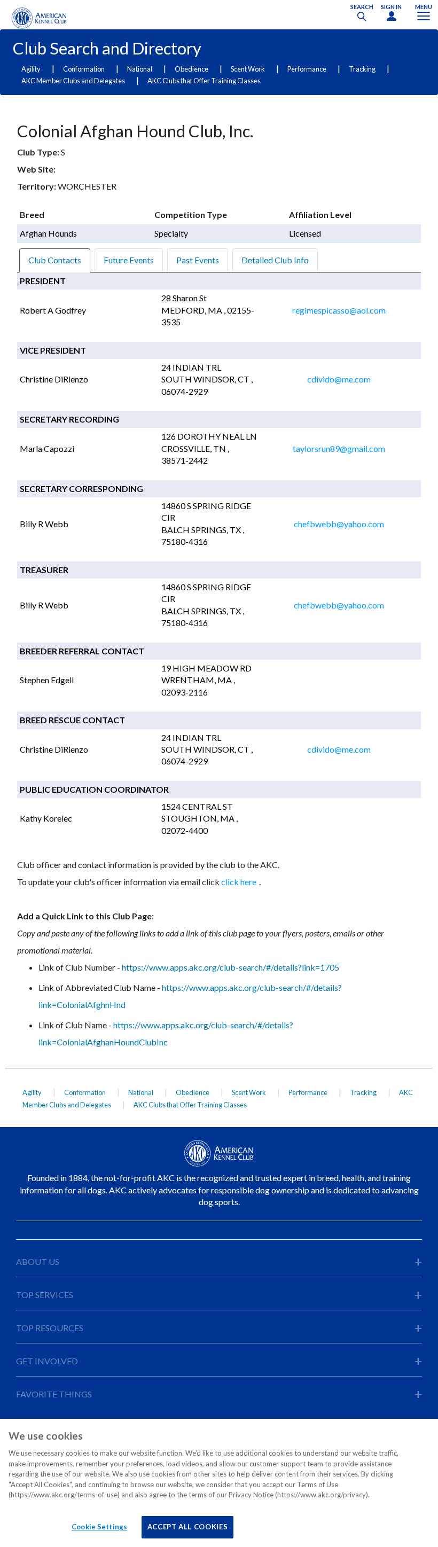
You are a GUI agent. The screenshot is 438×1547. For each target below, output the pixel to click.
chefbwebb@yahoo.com (339, 524)
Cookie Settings (99, 1526)
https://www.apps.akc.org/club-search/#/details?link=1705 (230, 967)
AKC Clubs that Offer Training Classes (204, 80)
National (139, 69)
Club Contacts (54, 260)
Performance (306, 69)
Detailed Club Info (275, 260)
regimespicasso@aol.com (339, 310)
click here (238, 882)
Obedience (191, 69)
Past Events (197, 260)
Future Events (129, 260)
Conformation (84, 69)
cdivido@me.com (339, 379)
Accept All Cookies (187, 1526)
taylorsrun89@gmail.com (339, 448)
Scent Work (248, 69)
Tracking (362, 69)
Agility (31, 69)
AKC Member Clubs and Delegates (73, 80)
